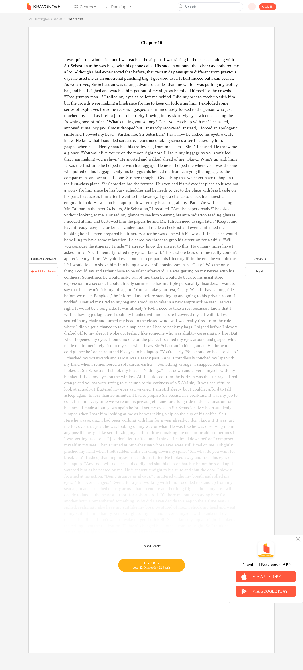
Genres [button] (86, 6)
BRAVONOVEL (48, 6)
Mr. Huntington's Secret (45, 19)
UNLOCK (151, 565)
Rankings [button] (119, 6)
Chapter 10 (75, 19)
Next (259, 271)
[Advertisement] (151, 603)
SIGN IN (267, 6)
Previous (260, 259)
